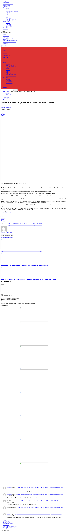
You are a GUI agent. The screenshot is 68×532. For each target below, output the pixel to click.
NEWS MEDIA (6, 37)
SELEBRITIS (9, 25)
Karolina (8, 514)
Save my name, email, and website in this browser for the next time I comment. (18, 303)
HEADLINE (6, 2)
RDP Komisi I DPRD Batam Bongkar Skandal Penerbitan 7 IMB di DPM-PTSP (25, 223)
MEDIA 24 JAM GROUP (6, 107)
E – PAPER (5, 27)
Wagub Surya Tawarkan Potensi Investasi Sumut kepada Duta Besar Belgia (21, 251)
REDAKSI (5, 29)
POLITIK (8, 23)
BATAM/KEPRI (6, 6)
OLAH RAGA (6, 5)
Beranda (2, 91)
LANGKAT (8, 12)
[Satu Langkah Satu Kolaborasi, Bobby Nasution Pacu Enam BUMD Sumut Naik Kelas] (8, 262)
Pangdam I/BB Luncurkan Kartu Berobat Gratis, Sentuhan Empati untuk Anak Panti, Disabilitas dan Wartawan (39, 487)
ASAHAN (8, 14)
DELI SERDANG (10, 10)
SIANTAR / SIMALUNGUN (12, 11)
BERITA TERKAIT (4, 237)
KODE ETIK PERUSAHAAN (10, 40)
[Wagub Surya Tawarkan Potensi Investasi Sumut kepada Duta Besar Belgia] (8, 248)
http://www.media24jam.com (7, 234)
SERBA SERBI (6, 21)
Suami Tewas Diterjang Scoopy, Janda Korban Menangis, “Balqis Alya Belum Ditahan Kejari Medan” (29, 279)
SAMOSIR (8, 18)
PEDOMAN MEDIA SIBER (9, 42)
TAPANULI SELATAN (11, 19)
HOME (4, 1)
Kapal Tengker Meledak (8, 212)
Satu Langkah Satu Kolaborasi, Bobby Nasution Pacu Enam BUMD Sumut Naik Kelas (24, 265)
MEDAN (8, 8)
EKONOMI (8, 24)
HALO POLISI (9, 26)
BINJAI (7, 15)
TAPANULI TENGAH (11, 20)
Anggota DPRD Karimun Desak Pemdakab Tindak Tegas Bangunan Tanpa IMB (25, 225)
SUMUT (5, 7)
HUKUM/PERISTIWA (8, 4)
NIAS (7, 17)
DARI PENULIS (10, 237)
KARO (7, 13)
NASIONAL (6, 39)
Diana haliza (9, 487)
